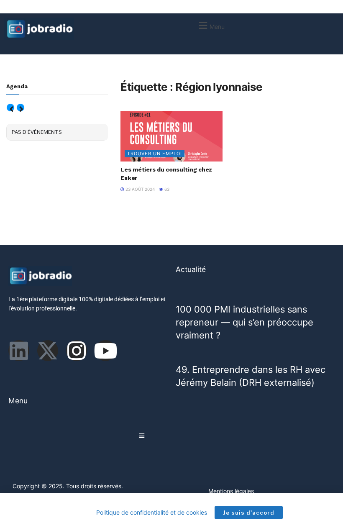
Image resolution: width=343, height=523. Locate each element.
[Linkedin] (18, 350)
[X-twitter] (47, 350)
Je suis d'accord (248, 512)
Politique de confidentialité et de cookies (151, 512)
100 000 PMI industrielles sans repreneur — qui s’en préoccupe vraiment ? (244, 322)
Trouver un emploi (154, 153)
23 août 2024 (139, 189)
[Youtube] (105, 350)
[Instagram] (76, 350)
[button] (210, 25)
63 (166, 189)
